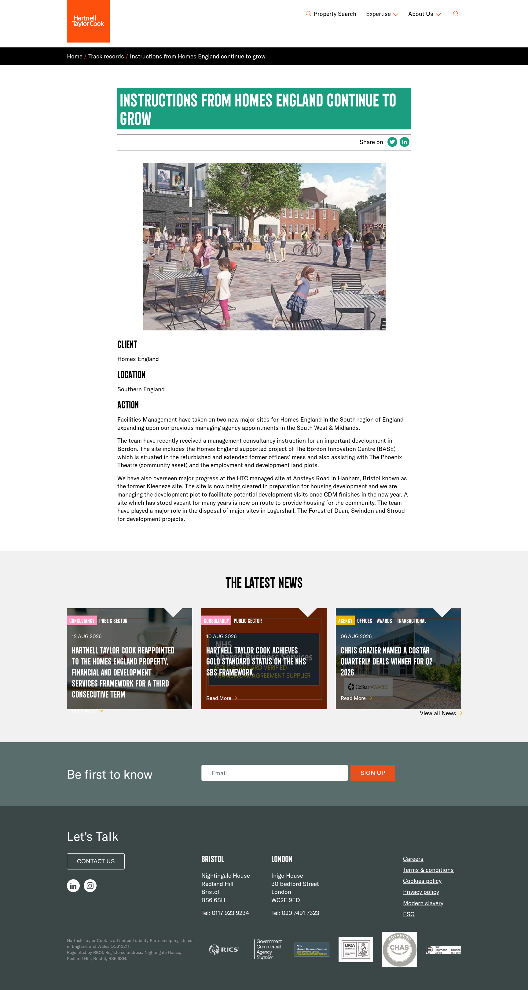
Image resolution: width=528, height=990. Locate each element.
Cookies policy (422, 880)
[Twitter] (392, 142)
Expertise (378, 13)
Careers (413, 858)
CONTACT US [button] (96, 861)
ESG (409, 913)
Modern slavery (423, 902)
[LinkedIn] (404, 142)
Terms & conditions (428, 869)
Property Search (335, 13)
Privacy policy (421, 891)
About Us (420, 13)
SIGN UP (373, 772)
